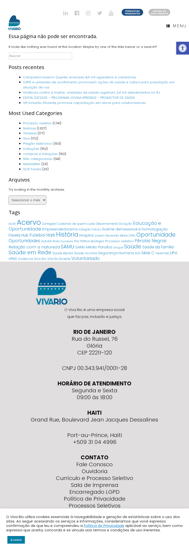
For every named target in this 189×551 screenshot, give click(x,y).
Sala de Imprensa (94, 485)
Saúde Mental (62, 253)
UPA (173, 253)
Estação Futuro (90, 229)
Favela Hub (19, 235)
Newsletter (31, 164)
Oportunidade (155, 235)
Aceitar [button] (16, 539)
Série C (148, 253)
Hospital (86, 235)
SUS (137, 253)
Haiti (50, 235)
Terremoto (162, 253)
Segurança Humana (116, 253)
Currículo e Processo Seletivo (94, 478)
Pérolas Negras (151, 241)
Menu (180, 25)
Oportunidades (24, 241)
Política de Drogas (92, 241)
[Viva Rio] (14, 16)
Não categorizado (38, 158)
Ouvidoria (67, 241)
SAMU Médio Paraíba (93, 247)
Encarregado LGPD (94, 492)
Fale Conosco (94, 464)
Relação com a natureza (34, 247)
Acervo (29, 222)
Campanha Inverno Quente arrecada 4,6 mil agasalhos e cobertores (80, 77)
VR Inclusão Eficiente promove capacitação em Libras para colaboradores (84, 102)
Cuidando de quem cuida (76, 224)
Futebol (37, 235)
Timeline (30, 133)
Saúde (132, 246)
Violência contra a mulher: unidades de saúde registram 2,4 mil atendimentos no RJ (91, 92)
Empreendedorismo (60, 229)
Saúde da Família (158, 247)
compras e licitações (40, 154)
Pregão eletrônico (37, 143)
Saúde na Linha (85, 253)
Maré (124, 235)
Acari (12, 224)
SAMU (67, 246)
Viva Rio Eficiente (58, 259)
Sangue (118, 247)
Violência (25, 258)
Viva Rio (40, 259)
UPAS (13, 258)
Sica (26, 138)
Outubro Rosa (50, 241)
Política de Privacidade (95, 499)
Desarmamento (107, 224)
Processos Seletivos (95, 505)
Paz (76, 241)
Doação (125, 224)
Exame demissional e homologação (135, 229)
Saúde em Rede (30, 252)
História (67, 234)
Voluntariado (85, 258)
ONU (132, 235)
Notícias (29, 128)
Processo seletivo (37, 123)
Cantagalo (49, 224)
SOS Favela (32, 169)
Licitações (31, 148)
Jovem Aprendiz (106, 235)
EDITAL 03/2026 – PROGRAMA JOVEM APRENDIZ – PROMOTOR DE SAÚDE (79, 97)
